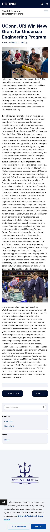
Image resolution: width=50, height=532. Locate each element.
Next (40, 393)
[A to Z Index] (47, 4)
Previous (12, 393)
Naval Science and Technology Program (12, 12)
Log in (7, 440)
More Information (19, 527)
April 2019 (8, 421)
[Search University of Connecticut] (42, 4)
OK (37, 526)
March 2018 (9, 426)
